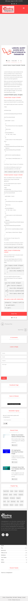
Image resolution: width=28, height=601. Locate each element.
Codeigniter (5, 498)
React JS (11, 505)
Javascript (5, 494)
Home (2, 545)
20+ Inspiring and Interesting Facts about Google (17, 452)
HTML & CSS (4, 552)
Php (18, 501)
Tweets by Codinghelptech (6, 572)
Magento (18, 498)
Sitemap (19, 597)
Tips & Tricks (6, 491)
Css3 (8, 501)
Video (2, 559)
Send (5, 423)
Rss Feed (15, 597)
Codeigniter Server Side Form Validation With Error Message (18, 469)
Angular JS (21, 494)
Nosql (16, 491)
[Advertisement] (14, 28)
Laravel (8, 60)
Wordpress (12, 498)
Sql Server (21, 491)
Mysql (11, 491)
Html (4, 501)
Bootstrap (13, 501)
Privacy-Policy (9, 597)
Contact (23, 597)
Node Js (15, 494)
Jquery (10, 494)
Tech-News (5, 505)
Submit (4, 378)
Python (21, 505)
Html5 (21, 501)
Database (3, 555)
